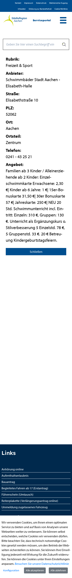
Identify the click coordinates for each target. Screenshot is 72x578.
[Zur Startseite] (15, 20)
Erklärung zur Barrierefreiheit (40, 9)
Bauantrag (8, 482)
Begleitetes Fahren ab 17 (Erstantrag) (25, 488)
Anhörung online (13, 469)
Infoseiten (22, 9)
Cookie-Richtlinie (61, 9)
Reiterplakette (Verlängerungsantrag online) (30, 501)
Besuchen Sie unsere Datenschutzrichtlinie (42, 564)
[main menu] (63, 21)
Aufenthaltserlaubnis (15, 475)
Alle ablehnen (58, 570)
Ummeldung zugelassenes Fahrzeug (25, 507)
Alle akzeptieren (35, 570)
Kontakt (18, 3)
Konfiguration (11, 570)
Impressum (28, 3)
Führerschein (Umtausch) (17, 494)
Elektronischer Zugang (58, 3)
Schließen (36, 252)
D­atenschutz (41, 3)
